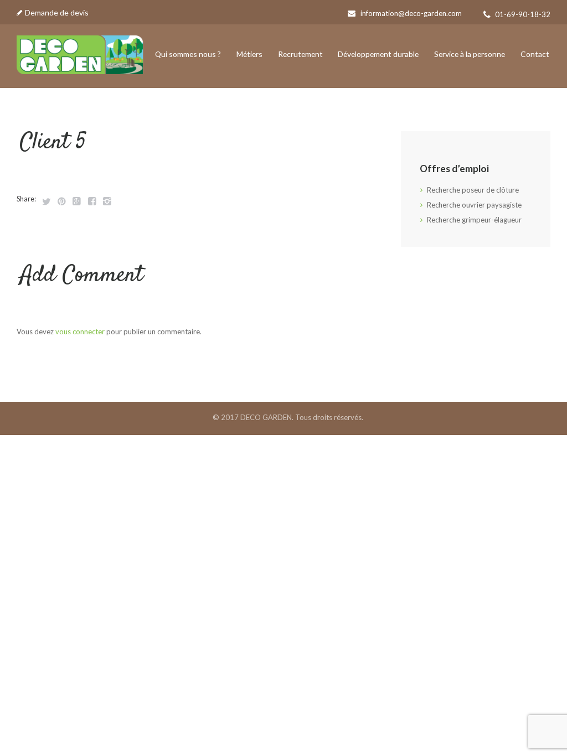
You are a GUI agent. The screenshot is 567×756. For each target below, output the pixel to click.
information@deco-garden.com (411, 13)
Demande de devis (57, 12)
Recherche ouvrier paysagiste (474, 204)
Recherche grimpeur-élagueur (474, 219)
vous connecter (80, 331)
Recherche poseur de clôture (473, 189)
